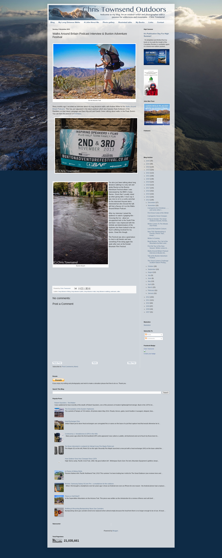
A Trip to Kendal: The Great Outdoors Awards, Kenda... (158, 220)
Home (95, 363)
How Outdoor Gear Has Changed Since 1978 (81, 459)
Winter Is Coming (154, 238)
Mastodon (147, 325)
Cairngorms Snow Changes (157, 216)
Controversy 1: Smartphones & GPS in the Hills (81, 434)
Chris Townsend (149, 349)
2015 (148, 194)
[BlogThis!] (82, 288)
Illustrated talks (125, 22)
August (150, 272)
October (151, 266)
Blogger (115, 531)
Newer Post (57, 363)
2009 (148, 306)
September (152, 269)
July (149, 275)
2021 (148, 176)
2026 (148, 161)
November (152, 205)
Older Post (131, 363)
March (150, 287)
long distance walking (103, 291)
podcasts (113, 291)
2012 (148, 297)
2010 (148, 303)
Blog (52, 22)
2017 (148, 188)
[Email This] (79, 288)
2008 (148, 309)
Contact (160, 22)
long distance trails (90, 291)
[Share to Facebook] (87, 288)
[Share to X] (84, 288)
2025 (148, 164)
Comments (151, 338)
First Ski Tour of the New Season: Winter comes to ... (158, 247)
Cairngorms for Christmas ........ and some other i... (158, 209)
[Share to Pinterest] (89, 288)
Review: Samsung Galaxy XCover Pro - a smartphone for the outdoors (89, 484)
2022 (148, 173)
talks (118, 291)
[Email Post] (75, 288)
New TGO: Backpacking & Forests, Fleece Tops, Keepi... (157, 233)
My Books (140, 22)
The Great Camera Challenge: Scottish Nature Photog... (158, 261)
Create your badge (149, 353)
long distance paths (77, 291)
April (149, 284)
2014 (148, 197)
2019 (148, 182)
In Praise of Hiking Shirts (73, 471)
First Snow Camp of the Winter (158, 213)
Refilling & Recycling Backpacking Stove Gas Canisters (84, 509)
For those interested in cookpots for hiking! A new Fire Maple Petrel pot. (89, 446)
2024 (148, 167)
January (151, 293)
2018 (148, 185)
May (149, 281)
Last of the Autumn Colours (157, 229)
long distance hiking (64, 291)
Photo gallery (108, 22)
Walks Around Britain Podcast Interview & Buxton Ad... (158, 252)
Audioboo (77, 114)
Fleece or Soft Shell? (72, 496)
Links (150, 22)
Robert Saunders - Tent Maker (64, 403)
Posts (149, 335)
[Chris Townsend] (145, 351)
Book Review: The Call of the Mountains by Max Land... (158, 242)
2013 (148, 200)
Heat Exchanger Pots (72, 421)
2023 (148, 170)
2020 (148, 179)
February (151, 290)
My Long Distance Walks (69, 22)
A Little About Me (91, 22)
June (150, 278)
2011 (148, 300)
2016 (148, 191)
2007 (148, 312)
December (152, 202)
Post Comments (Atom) (70, 367)
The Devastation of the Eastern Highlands (79, 409)
